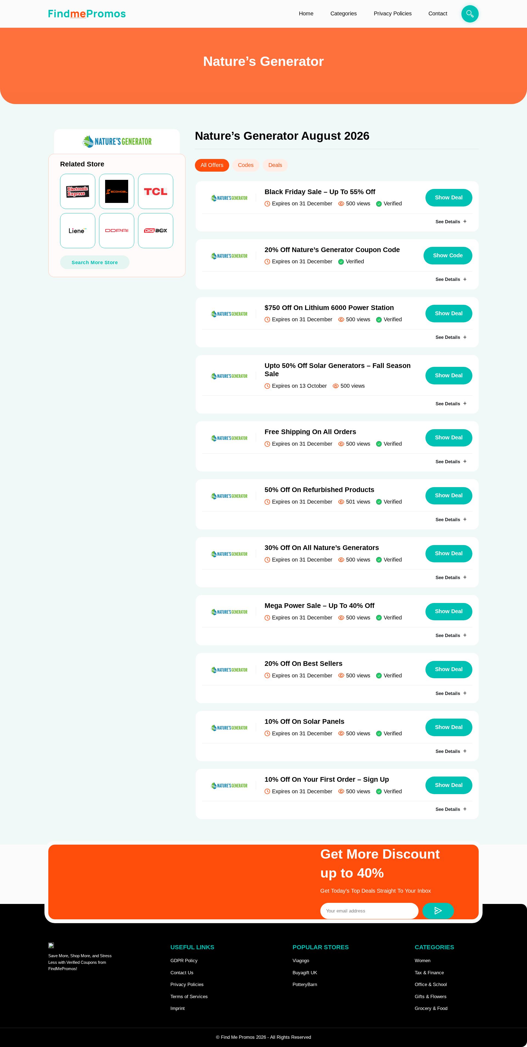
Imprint (177, 1008)
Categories (343, 13)
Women (422, 960)
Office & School (431, 984)
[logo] (86, 14)
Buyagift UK (305, 972)
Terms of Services (189, 996)
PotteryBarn (305, 984)
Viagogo (301, 960)
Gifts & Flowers (431, 996)
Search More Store (95, 262)
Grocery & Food (431, 1008)
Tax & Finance (429, 972)
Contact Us (182, 972)
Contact (437, 13)
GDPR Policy (184, 960)
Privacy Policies (393, 13)
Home (306, 13)
